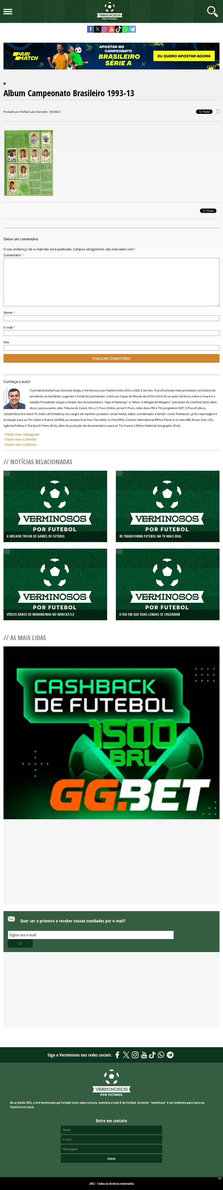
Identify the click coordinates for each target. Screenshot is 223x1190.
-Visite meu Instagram (21, 434)
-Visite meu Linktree (19, 445)
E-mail (9, 327)
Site (6, 342)
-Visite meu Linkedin (20, 439)
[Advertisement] (111, 869)
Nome (9, 312)
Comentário (13, 255)
